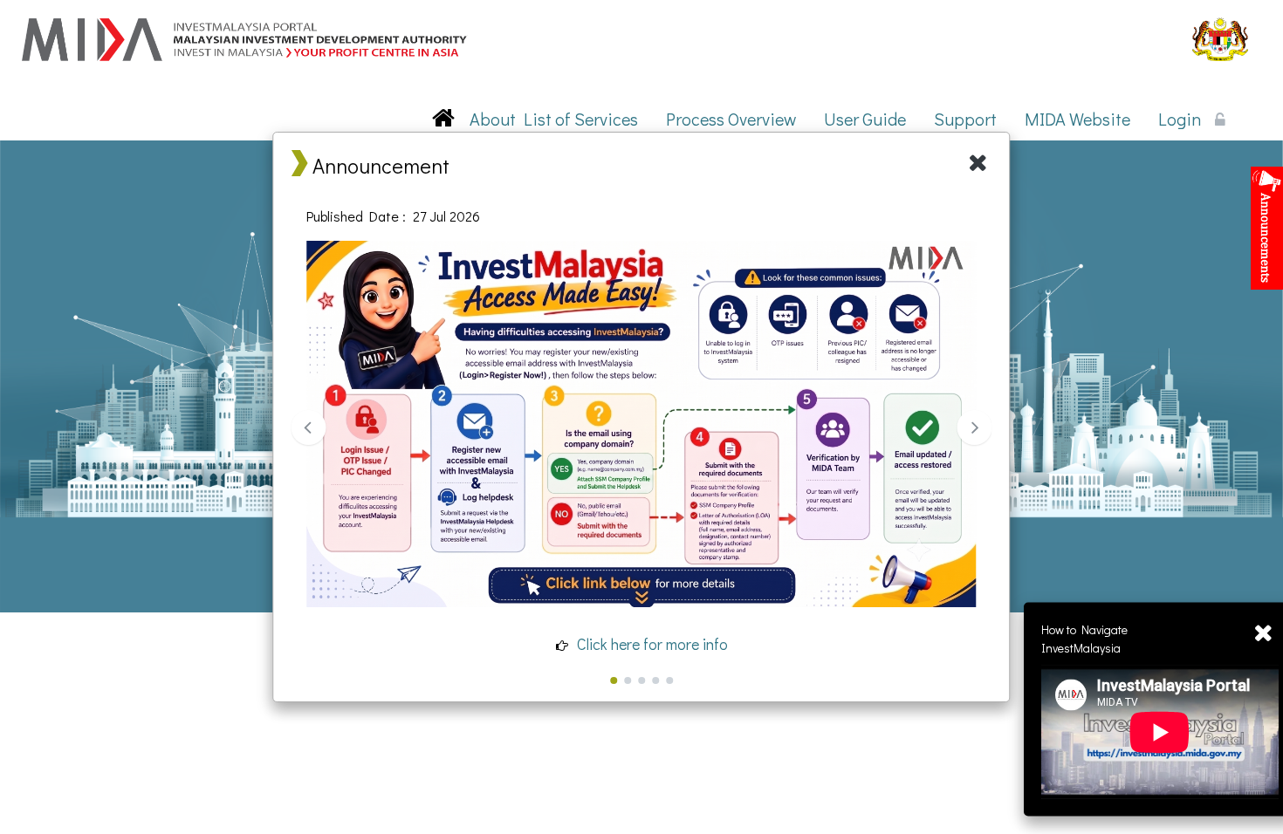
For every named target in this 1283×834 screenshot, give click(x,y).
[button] (493, 118)
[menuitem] (493, 118)
